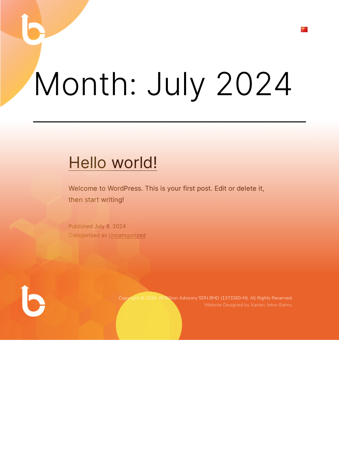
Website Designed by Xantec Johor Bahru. (248, 305)
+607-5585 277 (297, 16)
